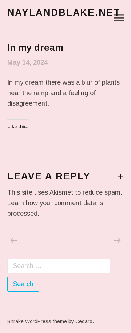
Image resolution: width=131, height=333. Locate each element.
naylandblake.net (63, 12)
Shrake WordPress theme (37, 321)
